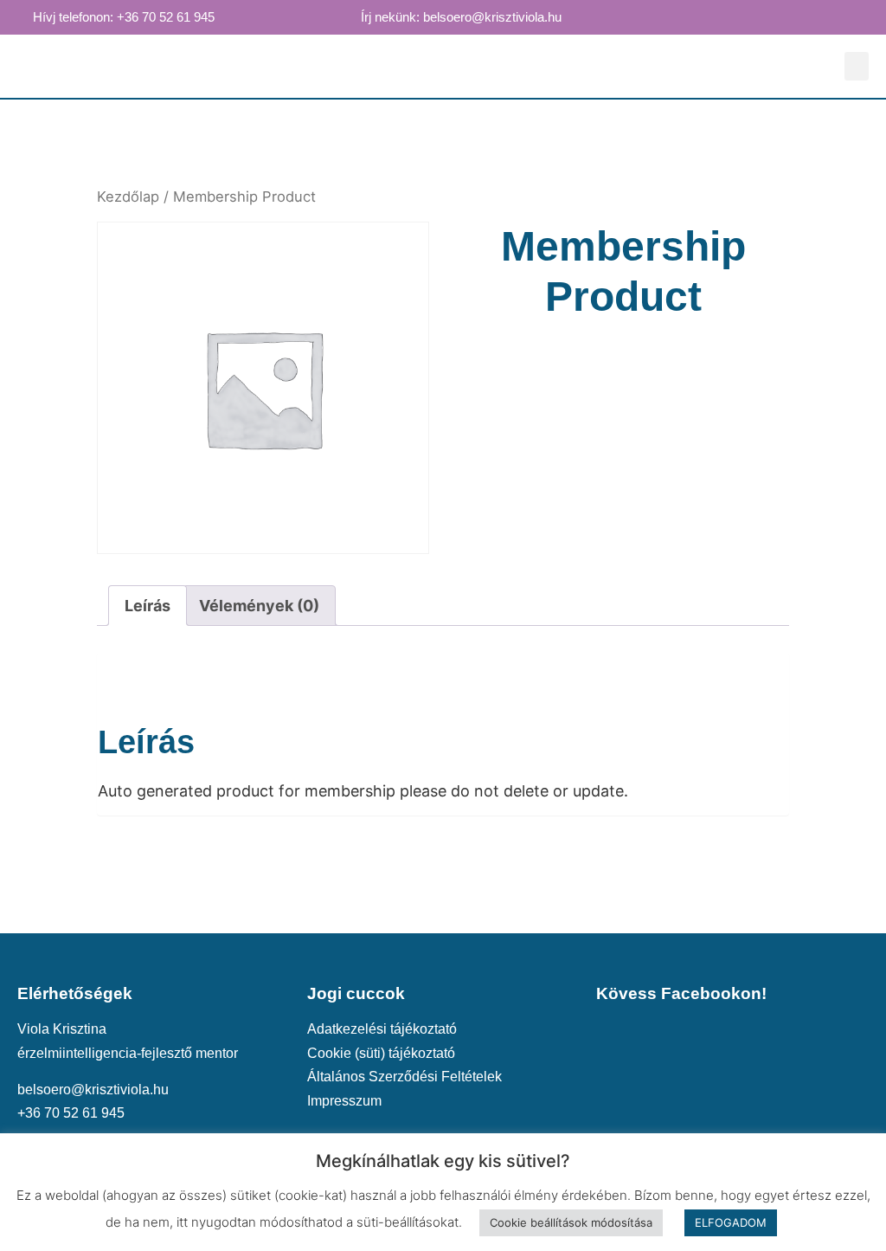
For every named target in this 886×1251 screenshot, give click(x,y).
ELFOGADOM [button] (731, 1222)
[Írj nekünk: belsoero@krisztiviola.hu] (344, 16)
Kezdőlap (128, 196)
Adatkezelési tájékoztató (382, 1028)
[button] (856, 66)
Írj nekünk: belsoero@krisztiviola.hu (461, 17)
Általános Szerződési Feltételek (404, 1076)
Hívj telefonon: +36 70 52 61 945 (124, 17)
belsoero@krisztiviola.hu (93, 1089)
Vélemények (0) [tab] (259, 605)
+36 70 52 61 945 (71, 1112)
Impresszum (344, 1100)
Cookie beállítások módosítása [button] (571, 1222)
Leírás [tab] (147, 605)
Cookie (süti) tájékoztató (381, 1053)
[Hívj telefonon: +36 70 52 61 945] (16, 16)
